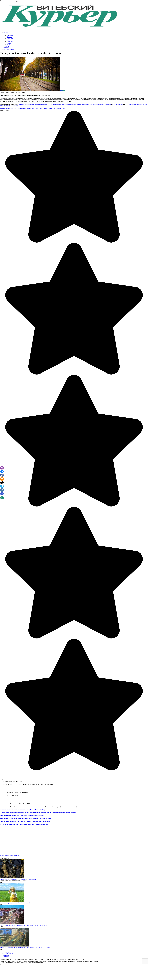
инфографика (30, 108)
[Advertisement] (51, 841)
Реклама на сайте (8, 953)
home (1, 108)
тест (58, 108)
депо (15, 108)
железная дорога (21, 108)
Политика (10, 38)
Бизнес (9, 43)
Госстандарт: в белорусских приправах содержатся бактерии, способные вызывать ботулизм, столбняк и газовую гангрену (38, 812)
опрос (55, 108)
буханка (5, 108)
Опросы (62, 90)
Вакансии (6, 955)
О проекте (6, 46)
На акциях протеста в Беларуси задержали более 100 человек (18, 879)
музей (41, 108)
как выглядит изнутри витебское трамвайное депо (96, 104)
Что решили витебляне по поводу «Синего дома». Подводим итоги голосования (23, 925)
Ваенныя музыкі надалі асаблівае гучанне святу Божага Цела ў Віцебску (22, 809)
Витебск (10, 108)
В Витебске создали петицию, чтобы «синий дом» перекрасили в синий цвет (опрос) (25, 947)
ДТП (8, 44)
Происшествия (11, 34)
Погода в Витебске (9, 49)
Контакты (6, 47)
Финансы (9, 37)
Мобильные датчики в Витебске (9, 855)
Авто (8, 40)
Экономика (10, 35)
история (37, 108)
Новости (5, 32)
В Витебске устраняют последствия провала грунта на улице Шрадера (22, 815)
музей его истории (117, 104)
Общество (10, 41)
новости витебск (48, 108)
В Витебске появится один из (9, 821)
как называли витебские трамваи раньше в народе (33, 104)
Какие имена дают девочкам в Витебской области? (15, 903)
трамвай (62, 108)
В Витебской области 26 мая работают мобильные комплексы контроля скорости (25, 818)
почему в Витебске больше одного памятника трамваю (65, 104)
